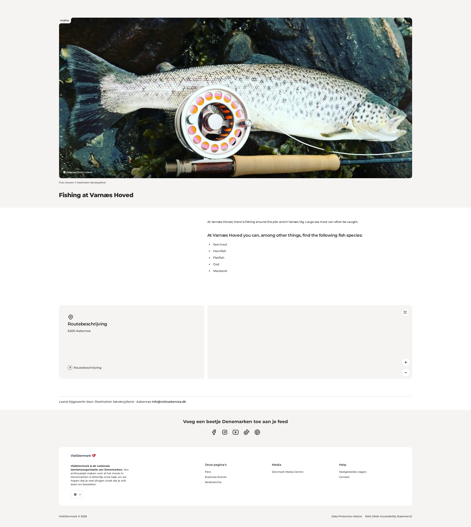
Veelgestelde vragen (352, 471)
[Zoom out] (405, 372)
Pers (208, 471)
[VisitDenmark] (83, 455)
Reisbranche (213, 482)
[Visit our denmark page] (214, 432)
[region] (309, 342)
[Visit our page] (225, 432)
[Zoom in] (405, 362)
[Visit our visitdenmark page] (235, 432)
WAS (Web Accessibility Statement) (388, 516)
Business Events (215, 477)
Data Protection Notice (347, 516)
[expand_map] (405, 312)
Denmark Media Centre (287, 471)
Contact (344, 477)
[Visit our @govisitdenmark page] (246, 432)
